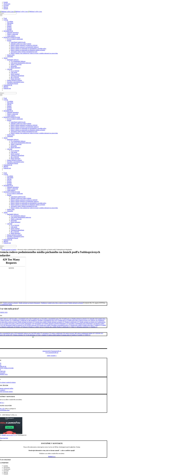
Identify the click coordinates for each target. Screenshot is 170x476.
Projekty (18, 327)
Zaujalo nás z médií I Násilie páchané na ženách (50, 322)
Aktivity (94, 320)
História (94, 327)
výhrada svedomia (19, 335)
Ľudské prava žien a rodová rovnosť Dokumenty (19, 323)
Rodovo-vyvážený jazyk (37, 327)
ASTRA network (33, 325)
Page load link (4, 438)
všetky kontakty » (52, 355)
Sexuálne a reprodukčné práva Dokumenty (82, 323)
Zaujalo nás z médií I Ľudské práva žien (83, 325)
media (39, 333)
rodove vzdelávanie (58, 333)
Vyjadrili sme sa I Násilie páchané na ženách (75, 319)
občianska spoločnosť (83, 327)
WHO (87, 335)
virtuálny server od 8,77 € (8, 435)
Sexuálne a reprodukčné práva (22, 319)
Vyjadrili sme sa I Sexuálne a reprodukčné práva (47, 319)
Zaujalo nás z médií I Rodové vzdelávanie (58, 327)
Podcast (25, 327)
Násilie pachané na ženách (9, 249)
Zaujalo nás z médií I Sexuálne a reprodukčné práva (54, 325)
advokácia (47, 333)
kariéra (75, 335)
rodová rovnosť (71, 333)
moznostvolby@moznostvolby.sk (52, 351)
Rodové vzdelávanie (72, 322)
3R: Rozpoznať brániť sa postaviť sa (14, 325)
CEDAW (99, 333)
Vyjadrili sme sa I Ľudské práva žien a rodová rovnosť (73, 320)
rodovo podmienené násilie (86, 333)
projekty (81, 335)
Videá (73, 327)
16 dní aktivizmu (32, 335)
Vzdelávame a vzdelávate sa (21, 320)
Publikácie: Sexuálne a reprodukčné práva (44, 320)
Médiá (98, 325)
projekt (9, 335)
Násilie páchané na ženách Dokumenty (29, 303)
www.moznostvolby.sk (51, 352)
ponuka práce (67, 335)
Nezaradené (39, 323)
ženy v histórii (43, 335)
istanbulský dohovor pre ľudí (26, 333)
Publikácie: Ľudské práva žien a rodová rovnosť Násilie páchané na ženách (62, 303)
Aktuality (93, 319)
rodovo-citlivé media (55, 335)
